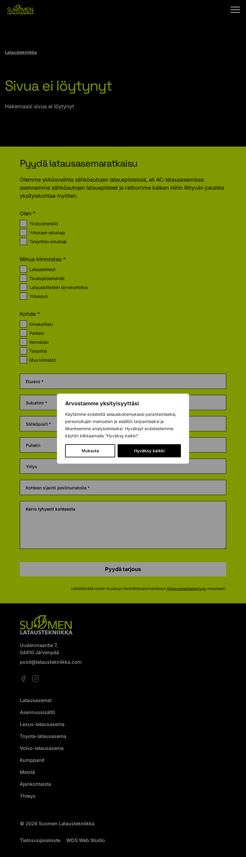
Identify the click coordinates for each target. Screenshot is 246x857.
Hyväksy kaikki (149, 450)
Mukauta (90, 450)
